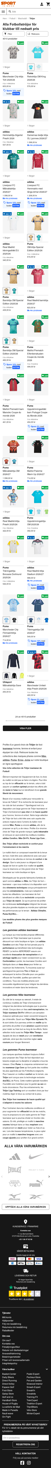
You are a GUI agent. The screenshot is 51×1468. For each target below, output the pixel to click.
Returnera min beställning (14, 1327)
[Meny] (3, 11)
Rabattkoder (8, 1330)
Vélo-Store (32, 1410)
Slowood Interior (34, 1383)
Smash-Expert (33, 1387)
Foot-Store (7, 1390)
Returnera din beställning (25, 1282)
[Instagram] (29, 1463)
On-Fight (6, 1416)
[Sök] (10, 11)
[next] (49, 1177)
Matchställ (22, 18)
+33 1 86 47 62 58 (25, 1239)
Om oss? (6, 1340)
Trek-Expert (32, 1400)
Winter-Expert (33, 1413)
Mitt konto (6, 1317)
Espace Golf (8, 1387)
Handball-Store (9, 1400)
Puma (6, 73)
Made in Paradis (10, 1410)
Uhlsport (7, 682)
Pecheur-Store (34, 1377)
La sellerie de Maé (11, 1406)
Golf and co (7, 1396)
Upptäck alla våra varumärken (25, 1206)
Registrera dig (25, 1444)
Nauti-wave (7, 1413)
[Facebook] (22, 1463)
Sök (14, 11)
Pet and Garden (34, 1380)
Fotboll (12, 18)
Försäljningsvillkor (11, 1346)
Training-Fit (32, 1396)
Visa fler (25, 728)
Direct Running (9, 1380)
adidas (6, 131)
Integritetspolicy (9, 1363)
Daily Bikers (8, 1377)
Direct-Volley (8, 1383)
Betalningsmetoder (11, 1356)
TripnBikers (32, 1406)
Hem (5, 18)
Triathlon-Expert (34, 1403)
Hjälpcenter (7, 1320)
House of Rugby (10, 1403)
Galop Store (8, 1393)
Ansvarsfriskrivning (11, 1353)
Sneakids (31, 1393)
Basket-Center (9, 1373)
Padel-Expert (33, 1373)
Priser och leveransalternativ (16, 1360)
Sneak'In (31, 1390)
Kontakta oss (25, 1230)
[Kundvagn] (48, 4)
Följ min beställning (11, 1323)
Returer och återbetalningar (15, 1350)
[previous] (2, 1177)
